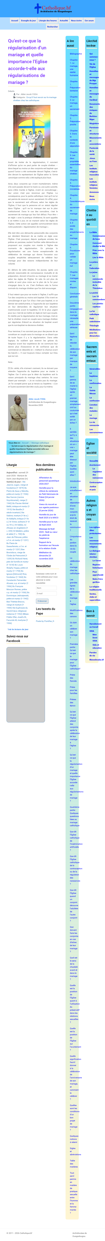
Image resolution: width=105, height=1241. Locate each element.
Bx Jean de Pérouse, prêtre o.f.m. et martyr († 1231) (18, 537)
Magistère (94, 123)
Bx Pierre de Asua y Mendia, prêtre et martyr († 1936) (18, 491)
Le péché (94, 293)
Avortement (95, 465)
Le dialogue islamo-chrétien (95, 554)
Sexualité (94, 461)
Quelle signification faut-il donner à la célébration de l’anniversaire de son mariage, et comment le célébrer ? (76, 1077)
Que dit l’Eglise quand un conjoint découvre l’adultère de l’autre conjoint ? (74, 905)
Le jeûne (93, 272)
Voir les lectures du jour (18, 629)
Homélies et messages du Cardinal (94, 93)
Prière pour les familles (73, 690)
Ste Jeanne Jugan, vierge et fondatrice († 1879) (17, 485)
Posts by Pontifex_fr (45, 621)
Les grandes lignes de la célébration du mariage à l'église (75, 591)
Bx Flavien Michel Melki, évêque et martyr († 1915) (18, 506)
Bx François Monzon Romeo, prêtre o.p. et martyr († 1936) (17, 589)
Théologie (94, 325)
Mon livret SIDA (95, 637)
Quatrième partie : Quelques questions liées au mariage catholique (74, 816)
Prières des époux (73, 702)
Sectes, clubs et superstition (95, 597)
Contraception (96, 482)
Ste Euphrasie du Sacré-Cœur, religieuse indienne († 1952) (17, 611)
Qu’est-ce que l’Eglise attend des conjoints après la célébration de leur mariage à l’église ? (75, 730)
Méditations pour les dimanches (95, 332)
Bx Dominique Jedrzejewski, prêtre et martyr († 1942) (18, 595)
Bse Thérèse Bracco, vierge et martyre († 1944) (16, 604)
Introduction (75, 481)
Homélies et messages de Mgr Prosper (94, 77)
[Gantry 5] (52, 8)
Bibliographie (76, 54)
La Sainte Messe (93, 390)
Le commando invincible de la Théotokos (98, 282)
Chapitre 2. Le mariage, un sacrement (74, 103)
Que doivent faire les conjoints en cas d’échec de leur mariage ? (74, 939)
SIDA (92, 631)
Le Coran (97, 560)
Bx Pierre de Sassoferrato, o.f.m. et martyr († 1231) (17, 546)
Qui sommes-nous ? (94, 57)
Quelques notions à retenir (74, 1139)
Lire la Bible (98, 257)
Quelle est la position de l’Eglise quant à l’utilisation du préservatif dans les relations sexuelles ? (75, 1003)
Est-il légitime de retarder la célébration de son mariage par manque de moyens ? (75, 352)
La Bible (93, 232)
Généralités (95, 369)
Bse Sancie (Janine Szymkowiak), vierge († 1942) (17, 500)
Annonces (94, 192)
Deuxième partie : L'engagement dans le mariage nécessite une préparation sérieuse (76, 315)
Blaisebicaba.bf (97, 659)
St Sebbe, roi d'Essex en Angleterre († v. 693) (17, 528)
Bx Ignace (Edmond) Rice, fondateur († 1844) (17, 574)
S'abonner (42, 601)
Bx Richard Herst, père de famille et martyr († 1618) (17, 561)
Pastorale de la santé (94, 151)
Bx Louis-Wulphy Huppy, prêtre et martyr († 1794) (17, 568)
